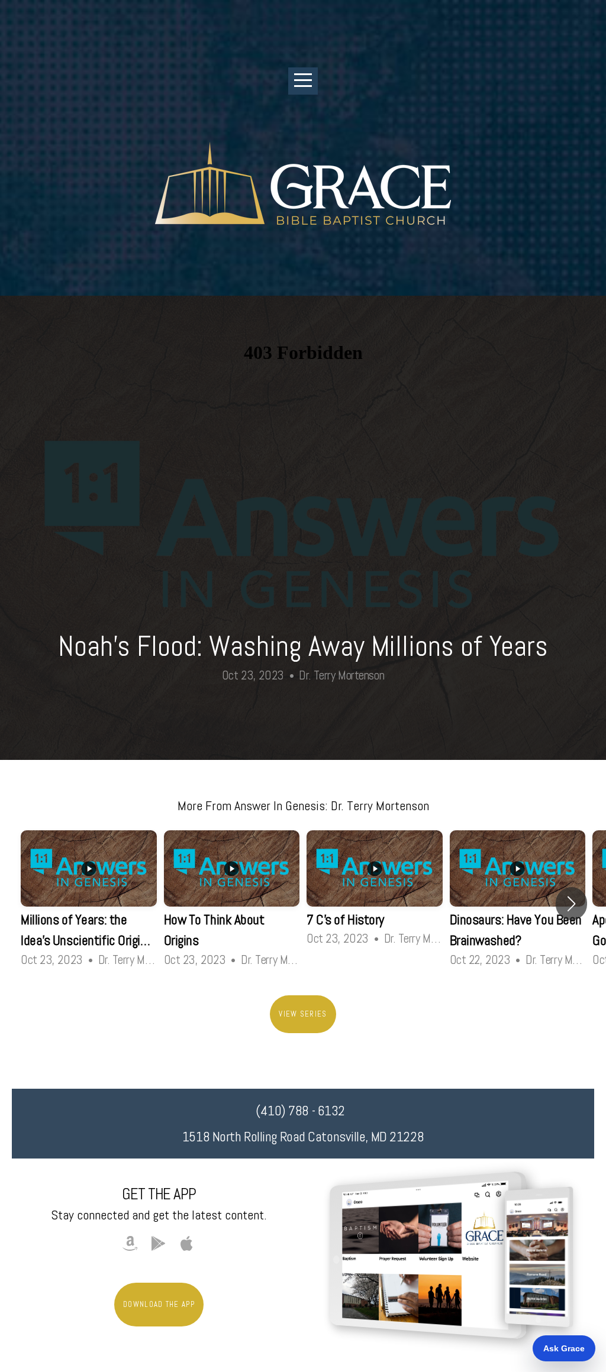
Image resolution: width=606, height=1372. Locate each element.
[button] (571, 904)
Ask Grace (564, 1348)
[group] (89, 904)
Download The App (159, 1304)
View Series (303, 1014)
